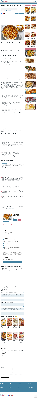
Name (2, 367)
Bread (1, 384)
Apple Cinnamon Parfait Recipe (33, 46)
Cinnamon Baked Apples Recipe (27, 13)
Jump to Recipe (21, 13)
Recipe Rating (3, 352)
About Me (19, 383)
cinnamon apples (4, 163)
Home (2, 3)
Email (2, 370)
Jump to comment (6, 221)
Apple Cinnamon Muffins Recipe (27, 46)
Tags (10, 387)
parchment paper (10, 208)
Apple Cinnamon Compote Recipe (33, 22)
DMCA (19, 387)
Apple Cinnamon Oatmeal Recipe (33, 38)
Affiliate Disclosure (30, 387)
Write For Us (20, 384)
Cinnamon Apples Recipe (27, 22)
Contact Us (29, 383)
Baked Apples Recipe (26, 30)
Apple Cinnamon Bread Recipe (33, 30)
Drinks (10, 384)
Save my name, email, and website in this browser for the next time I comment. (13, 375)
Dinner (10, 383)
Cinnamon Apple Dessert (5, 10)
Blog (19, 390)
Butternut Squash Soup (7, 66)
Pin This (19, 220)
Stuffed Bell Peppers (4, 285)
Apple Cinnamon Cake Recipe (27, 38)
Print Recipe (16, 13)
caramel (5, 115)
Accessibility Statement (31, 384)
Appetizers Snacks (3, 383)
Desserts (5, 3)
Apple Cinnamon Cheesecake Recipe (33, 14)
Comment (3, 355)
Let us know (14, 261)
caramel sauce (3, 116)
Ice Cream (6, 84)
